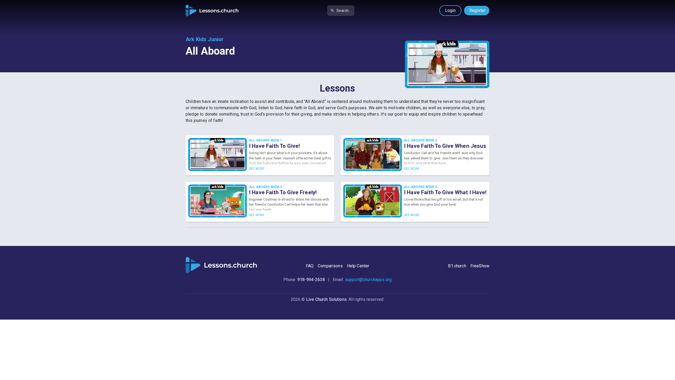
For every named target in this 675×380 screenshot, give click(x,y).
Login (450, 10)
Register (477, 10)
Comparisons (330, 265)
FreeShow (479, 265)
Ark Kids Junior (205, 39)
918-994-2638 (311, 279)
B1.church (457, 265)
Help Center (358, 265)
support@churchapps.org (368, 279)
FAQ (310, 265)
